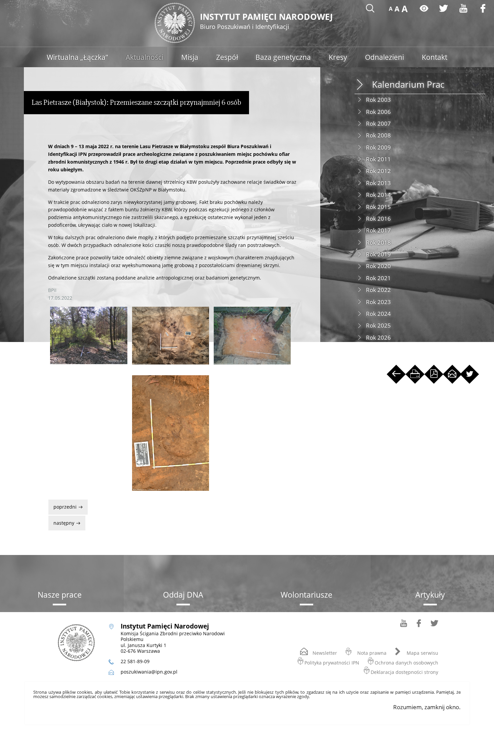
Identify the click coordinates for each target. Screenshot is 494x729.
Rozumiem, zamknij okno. (426, 707)
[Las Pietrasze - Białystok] (88, 335)
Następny (62, 521)
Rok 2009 (378, 147)
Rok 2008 (378, 135)
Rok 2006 (378, 112)
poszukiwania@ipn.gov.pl (149, 672)
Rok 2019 (378, 254)
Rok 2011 (378, 159)
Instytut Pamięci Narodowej (266, 22)
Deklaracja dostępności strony (404, 672)
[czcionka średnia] (397, 9)
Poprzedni (63, 505)
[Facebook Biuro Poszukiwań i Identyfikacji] (419, 625)
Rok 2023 (378, 302)
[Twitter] (443, 8)
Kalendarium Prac (408, 84)
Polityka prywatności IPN (331, 662)
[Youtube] (463, 8)
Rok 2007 (378, 123)
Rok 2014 (378, 195)
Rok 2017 (378, 230)
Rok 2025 (378, 325)
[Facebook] (483, 8)
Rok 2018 (378, 242)
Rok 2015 (378, 207)
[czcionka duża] (405, 9)
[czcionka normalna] (391, 9)
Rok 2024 (378, 313)
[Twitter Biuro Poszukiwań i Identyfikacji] (434, 625)
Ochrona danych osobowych (406, 662)
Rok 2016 (378, 218)
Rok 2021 (378, 278)
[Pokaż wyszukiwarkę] (370, 8)
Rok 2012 (378, 171)
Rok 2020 (378, 266)
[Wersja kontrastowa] (424, 8)
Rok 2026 (378, 337)
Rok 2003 (378, 99)
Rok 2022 (378, 290)
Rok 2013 (378, 183)
